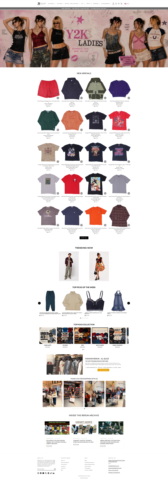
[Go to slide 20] (95, 408)
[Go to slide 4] (76, 408)
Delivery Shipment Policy (90, 464)
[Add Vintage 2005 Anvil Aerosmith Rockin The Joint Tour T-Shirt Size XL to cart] (105, 161)
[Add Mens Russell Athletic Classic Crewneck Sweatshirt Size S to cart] (58, 130)
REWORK (96, 3)
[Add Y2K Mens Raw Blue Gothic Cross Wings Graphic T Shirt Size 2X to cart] (81, 193)
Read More (49, 445)
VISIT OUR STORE (103, 370)
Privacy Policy (64, 464)
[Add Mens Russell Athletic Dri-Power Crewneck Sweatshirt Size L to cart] (129, 98)
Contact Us (63, 466)
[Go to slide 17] (91, 408)
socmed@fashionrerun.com (113, 465)
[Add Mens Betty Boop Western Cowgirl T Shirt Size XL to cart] (58, 225)
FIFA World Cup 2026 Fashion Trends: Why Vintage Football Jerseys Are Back (56, 442)
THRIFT (88, 3)
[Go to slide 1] (72, 408)
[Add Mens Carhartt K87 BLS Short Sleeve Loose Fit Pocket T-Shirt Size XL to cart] (81, 225)
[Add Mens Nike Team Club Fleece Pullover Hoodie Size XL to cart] (81, 98)
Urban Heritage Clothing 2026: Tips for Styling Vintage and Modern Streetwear (110, 442)
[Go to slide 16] (90, 408)
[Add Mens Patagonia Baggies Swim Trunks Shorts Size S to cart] (58, 98)
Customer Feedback (89, 470)
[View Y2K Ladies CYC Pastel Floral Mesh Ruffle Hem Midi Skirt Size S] (99, 266)
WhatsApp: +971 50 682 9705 (114, 472)
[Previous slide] (39, 303)
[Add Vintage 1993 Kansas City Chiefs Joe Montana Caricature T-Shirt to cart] (129, 130)
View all (84, 237)
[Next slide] (128, 303)
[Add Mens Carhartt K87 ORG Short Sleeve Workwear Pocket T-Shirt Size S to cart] (105, 225)
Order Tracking (88, 466)
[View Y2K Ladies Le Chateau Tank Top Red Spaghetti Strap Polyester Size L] (99, 262)
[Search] (116, 3)
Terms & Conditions (65, 462)
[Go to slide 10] (83, 408)
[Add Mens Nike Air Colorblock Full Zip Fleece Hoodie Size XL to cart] (105, 98)
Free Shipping (87, 468)
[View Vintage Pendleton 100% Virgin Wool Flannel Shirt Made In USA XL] (67, 260)
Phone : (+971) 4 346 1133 (113, 470)
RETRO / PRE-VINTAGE (71, 3)
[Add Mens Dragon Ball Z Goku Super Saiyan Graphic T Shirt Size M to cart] (105, 193)
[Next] (128, 337)
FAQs (86, 460)
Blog (62, 470)
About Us (63, 460)
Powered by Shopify (84, 477)
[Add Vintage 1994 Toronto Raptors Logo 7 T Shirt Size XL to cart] (129, 161)
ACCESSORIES (105, 3)
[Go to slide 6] (78, 408)
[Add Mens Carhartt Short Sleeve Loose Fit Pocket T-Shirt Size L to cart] (129, 193)
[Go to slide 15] (89, 408)
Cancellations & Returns (89, 462)
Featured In (63, 468)
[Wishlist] (118, 3)
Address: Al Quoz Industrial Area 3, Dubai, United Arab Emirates (116, 461)
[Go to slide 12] (85, 408)
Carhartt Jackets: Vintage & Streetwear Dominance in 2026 (83, 441)
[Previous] (39, 337)
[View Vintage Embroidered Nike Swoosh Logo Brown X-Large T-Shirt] (69, 259)
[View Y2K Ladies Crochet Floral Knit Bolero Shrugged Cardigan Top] (97, 260)
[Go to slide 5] (77, 408)
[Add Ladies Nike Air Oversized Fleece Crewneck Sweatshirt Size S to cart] (81, 130)
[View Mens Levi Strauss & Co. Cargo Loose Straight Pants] (69, 267)
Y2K (82, 3)
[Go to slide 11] (84, 408)
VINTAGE (59, 3)
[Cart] (121, 3)
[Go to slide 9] (82, 408)
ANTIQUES (51, 3)
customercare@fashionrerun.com (114, 467)
